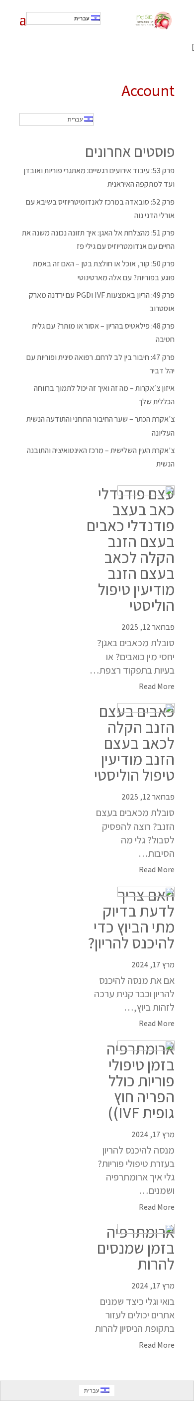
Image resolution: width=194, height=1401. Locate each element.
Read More (157, 686)
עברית (82, 18)
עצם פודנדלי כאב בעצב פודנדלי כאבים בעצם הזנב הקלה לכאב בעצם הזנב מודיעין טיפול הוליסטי (131, 549)
